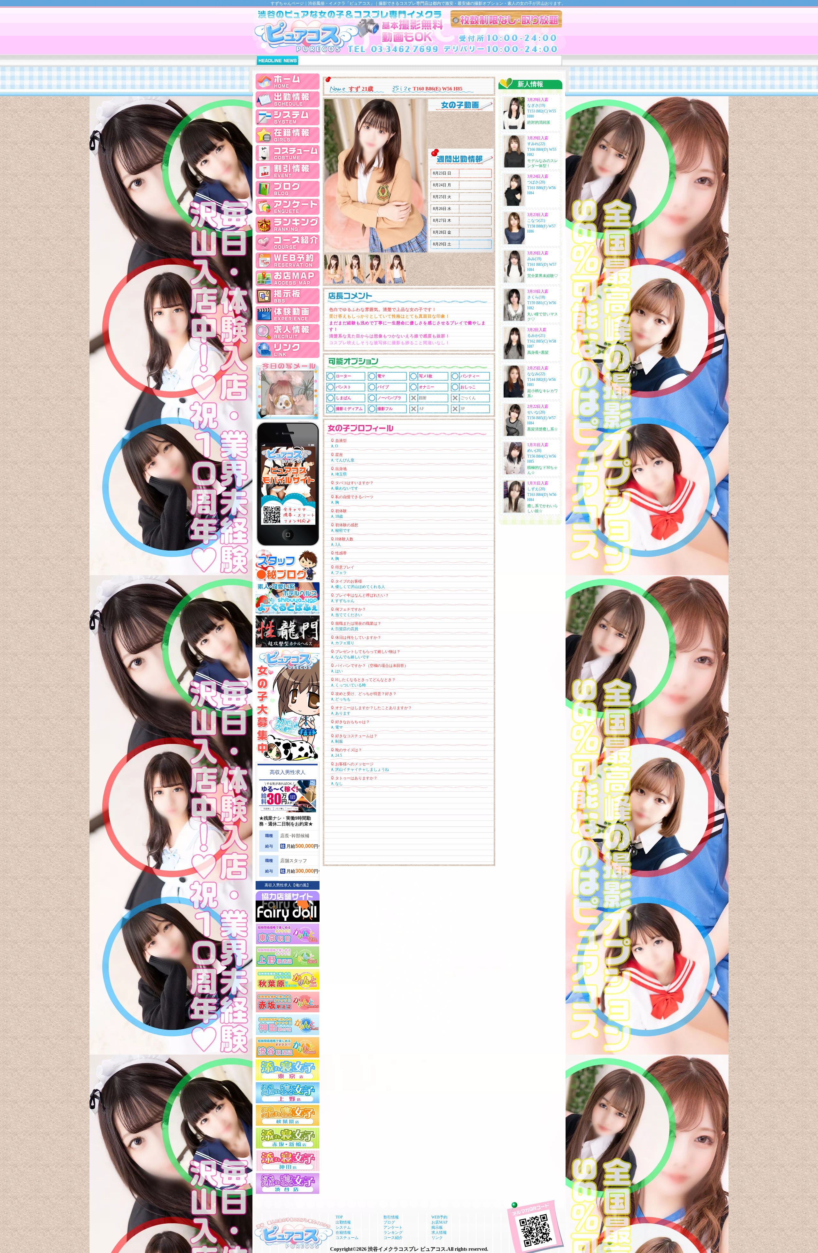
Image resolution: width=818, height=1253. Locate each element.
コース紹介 (393, 1237)
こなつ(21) (536, 220)
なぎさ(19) (536, 105)
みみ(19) (534, 259)
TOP (339, 1217)
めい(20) (534, 450)
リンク (437, 1237)
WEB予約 (439, 1217)
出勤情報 (343, 1222)
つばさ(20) (536, 182)
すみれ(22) (536, 144)
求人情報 (439, 1232)
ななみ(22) (536, 374)
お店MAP (439, 1222)
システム (343, 1227)
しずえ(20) (536, 489)
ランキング (393, 1232)
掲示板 (437, 1227)
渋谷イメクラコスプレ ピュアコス (407, 1249)
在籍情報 (343, 1232)
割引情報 (391, 1217)
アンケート (393, 1227)
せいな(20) (536, 412)
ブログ (389, 1222)
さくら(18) (536, 297)
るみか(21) (536, 335)
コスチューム (347, 1237)
